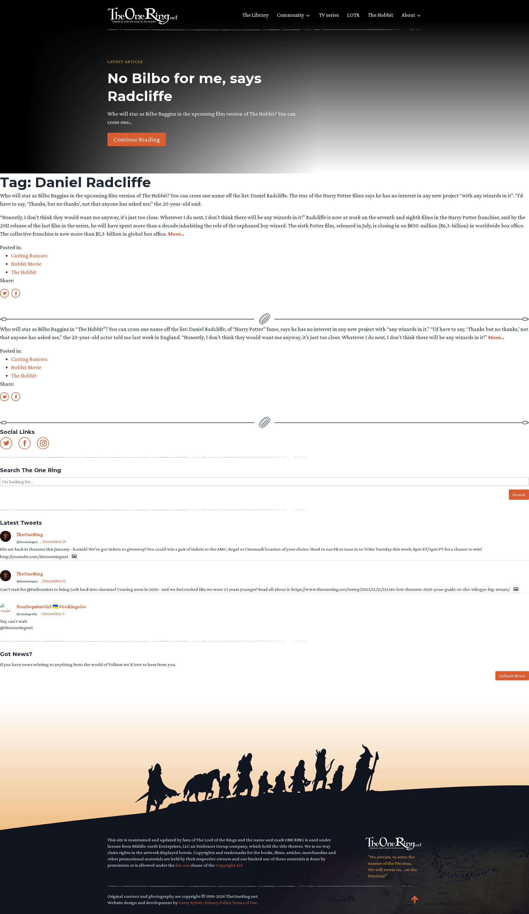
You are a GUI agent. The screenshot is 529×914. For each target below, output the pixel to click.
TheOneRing (30, 534)
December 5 (53, 613)
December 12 (54, 580)
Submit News (512, 675)
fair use (183, 865)
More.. (176, 234)
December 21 (54, 541)
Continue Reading (137, 139)
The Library (255, 15)
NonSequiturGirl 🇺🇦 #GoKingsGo (51, 606)
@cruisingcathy (27, 614)
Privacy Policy (218, 902)
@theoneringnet (27, 542)
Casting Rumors (29, 255)
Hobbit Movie (26, 264)
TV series (329, 15)
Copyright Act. (229, 865)
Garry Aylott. (191, 902)
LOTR (353, 15)
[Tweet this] (4, 293)
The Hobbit (380, 15)
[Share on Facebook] (15, 293)
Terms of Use (244, 902)
